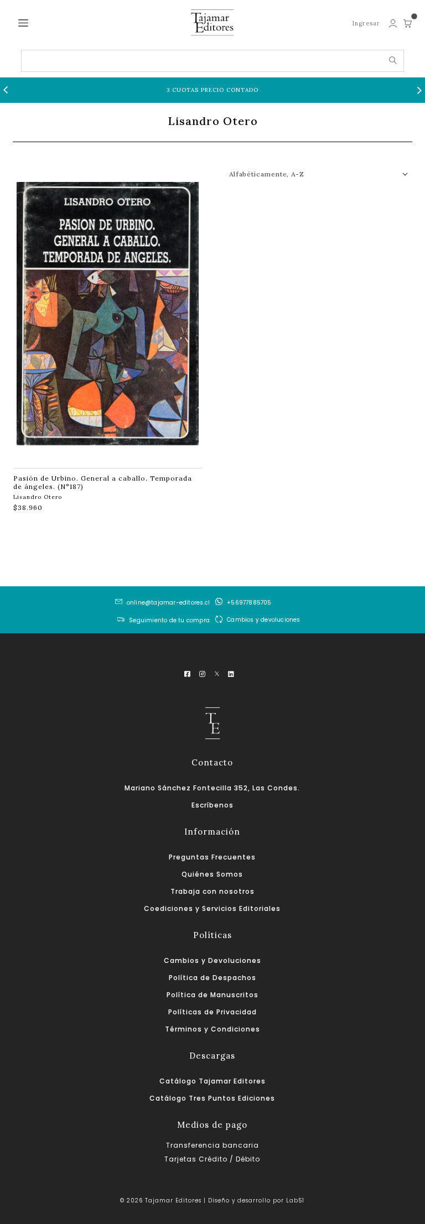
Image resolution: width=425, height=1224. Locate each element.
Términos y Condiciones (212, 1029)
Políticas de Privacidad (212, 1012)
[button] (5, 90)
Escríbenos (212, 805)
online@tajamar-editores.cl (168, 602)
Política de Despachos (212, 977)
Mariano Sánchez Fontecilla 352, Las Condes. (212, 788)
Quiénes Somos (212, 874)
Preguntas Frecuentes (212, 857)
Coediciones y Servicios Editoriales (212, 908)
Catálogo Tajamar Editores (212, 1081)
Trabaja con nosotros (212, 891)
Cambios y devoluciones (263, 620)
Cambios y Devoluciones (212, 960)
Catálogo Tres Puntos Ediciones (212, 1098)
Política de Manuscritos (212, 994)
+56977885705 (249, 602)
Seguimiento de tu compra (169, 620)
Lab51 (295, 1200)
